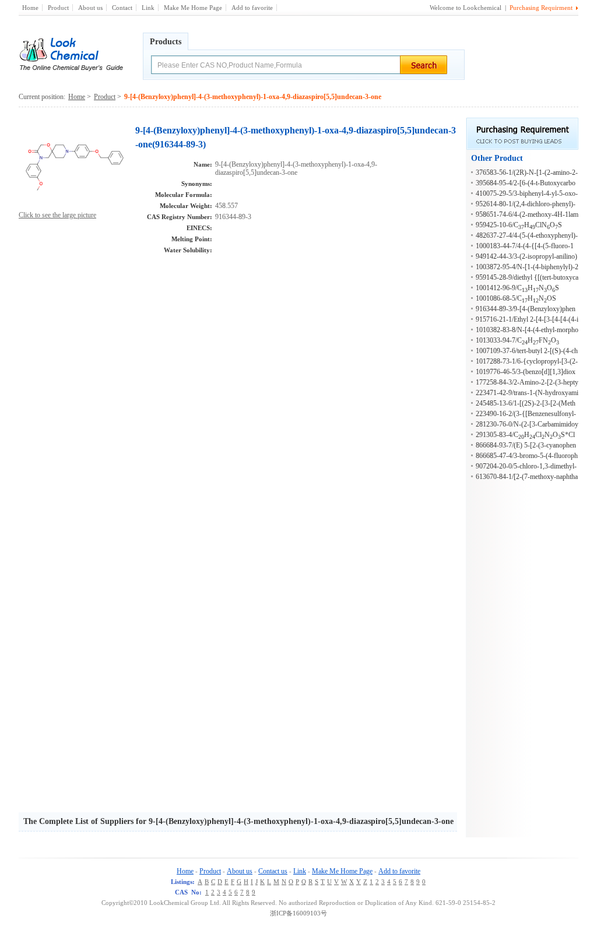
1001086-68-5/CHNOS (516, 298)
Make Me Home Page (193, 7)
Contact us (272, 871)
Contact (122, 7)
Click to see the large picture (57, 215)
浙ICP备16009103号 (298, 913)
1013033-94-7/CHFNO (517, 340)
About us (90, 7)
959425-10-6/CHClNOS (519, 225)
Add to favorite (252, 7)
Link (148, 7)
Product (58, 7)
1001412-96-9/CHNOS (517, 288)
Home (30, 7)
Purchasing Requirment (541, 7)
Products (165, 41)
